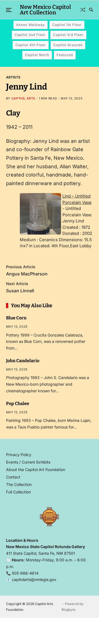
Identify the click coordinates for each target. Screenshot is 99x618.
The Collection (19, 484)
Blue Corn (16, 317)
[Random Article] (82, 9)
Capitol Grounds (67, 45)
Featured (65, 55)
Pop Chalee (17, 403)
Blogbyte (68, 610)
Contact (13, 477)
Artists (13, 77)
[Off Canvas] (9, 10)
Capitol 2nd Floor (30, 35)
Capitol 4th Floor (30, 45)
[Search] (91, 10)
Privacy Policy (18, 454)
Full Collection (18, 492)
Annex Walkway (30, 25)
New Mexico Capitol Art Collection (45, 9)
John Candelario (22, 360)
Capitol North (37, 55)
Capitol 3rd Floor (68, 35)
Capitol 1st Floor (67, 25)
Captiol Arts (23, 98)
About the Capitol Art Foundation (35, 469)
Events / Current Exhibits (28, 462)
